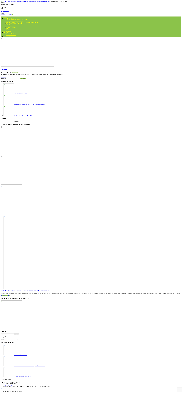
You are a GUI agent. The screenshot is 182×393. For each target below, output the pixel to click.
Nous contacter (6, 36)
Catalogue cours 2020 (11, 27)
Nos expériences (7, 31)
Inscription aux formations (6, 14)
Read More (3, 77)
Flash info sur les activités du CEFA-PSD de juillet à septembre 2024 (29, 104)
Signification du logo (5, 295)
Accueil (5, 17)
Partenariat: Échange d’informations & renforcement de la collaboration (22, 22)
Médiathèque (6, 32)
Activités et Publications (8, 26)
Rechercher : (3, 78)
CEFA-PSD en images (11, 33)
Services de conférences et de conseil (14, 21)
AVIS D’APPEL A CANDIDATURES (23, 115)
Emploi (8, 30)
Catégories (3, 339)
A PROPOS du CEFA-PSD (9, 18)
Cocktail (4, 69)
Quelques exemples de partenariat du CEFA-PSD (17, 19)
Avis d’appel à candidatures (20, 93)
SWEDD (8, 28)
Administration (9, 24)
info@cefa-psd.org (5, 11)
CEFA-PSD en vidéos (11, 35)
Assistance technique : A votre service (14, 23)
